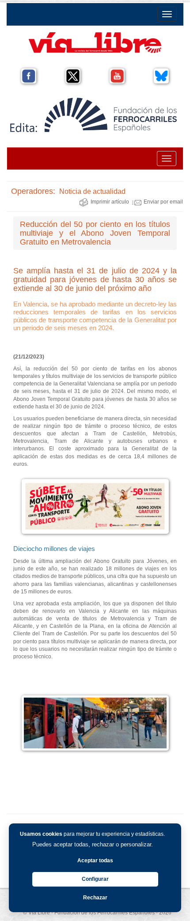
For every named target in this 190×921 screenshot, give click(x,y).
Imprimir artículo (110, 202)
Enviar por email (163, 202)
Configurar (95, 879)
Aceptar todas (95, 860)
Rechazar (95, 898)
